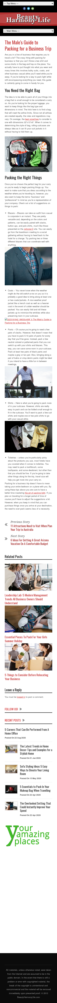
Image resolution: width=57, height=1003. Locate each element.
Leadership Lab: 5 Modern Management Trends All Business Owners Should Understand (26, 599)
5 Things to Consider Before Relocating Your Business (26, 677)
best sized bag (32, 119)
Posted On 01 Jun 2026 (30, 758)
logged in (21, 696)
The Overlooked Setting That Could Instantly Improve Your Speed (35, 807)
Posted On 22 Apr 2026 (30, 794)
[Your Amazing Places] (28, 846)
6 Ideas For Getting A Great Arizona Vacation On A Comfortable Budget (30, 542)
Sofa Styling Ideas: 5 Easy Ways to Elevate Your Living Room (34, 770)
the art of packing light (35, 492)
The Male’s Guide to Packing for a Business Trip (28, 45)
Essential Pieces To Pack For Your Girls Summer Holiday (26, 639)
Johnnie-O (28, 228)
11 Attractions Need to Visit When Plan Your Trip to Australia (31, 528)
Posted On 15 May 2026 (30, 778)
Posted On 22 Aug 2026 (15, 737)
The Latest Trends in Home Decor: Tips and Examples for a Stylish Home (36, 750)
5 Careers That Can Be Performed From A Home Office (27, 731)
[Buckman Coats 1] (28, 321)
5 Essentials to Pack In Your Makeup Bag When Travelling (35, 788)
